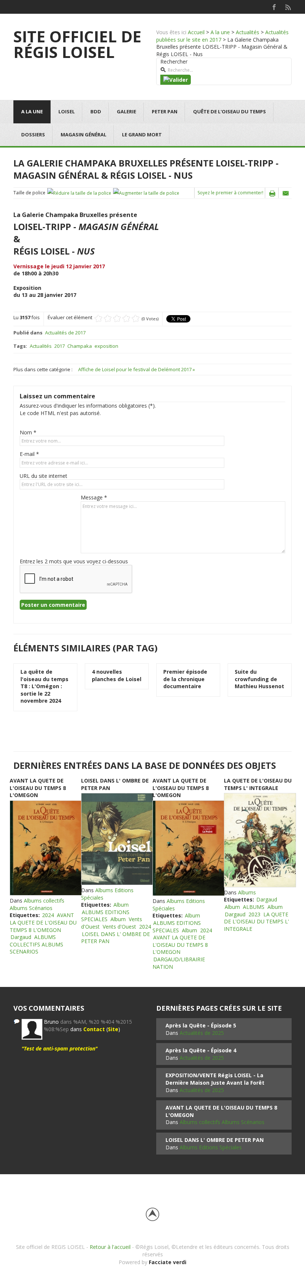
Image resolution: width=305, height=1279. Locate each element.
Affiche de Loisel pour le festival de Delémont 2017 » (136, 369)
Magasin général (83, 134)
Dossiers (33, 134)
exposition (106, 346)
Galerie (126, 111)
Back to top (152, 1214)
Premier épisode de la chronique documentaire (185, 679)
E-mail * (29, 453)
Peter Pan (164, 111)
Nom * (28, 432)
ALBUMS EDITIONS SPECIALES (105, 916)
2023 (254, 914)
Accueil (196, 32)
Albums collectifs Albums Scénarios (37, 904)
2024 (48, 915)
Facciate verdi (167, 1262)
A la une (220, 32)
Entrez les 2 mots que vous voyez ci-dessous (74, 561)
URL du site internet (43, 475)
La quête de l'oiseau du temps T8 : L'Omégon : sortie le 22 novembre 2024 (44, 686)
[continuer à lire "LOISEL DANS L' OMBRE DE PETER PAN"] (116, 839)
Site (113, 1029)
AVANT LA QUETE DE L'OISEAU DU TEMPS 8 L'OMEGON (38, 788)
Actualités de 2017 (65, 332)
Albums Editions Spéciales (211, 1147)
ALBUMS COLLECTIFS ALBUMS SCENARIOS (36, 944)
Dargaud (20, 936)
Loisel (66, 111)
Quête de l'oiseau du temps (229, 111)
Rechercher (173, 61)
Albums (247, 892)
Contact (94, 1029)
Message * (94, 497)
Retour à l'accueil (110, 1246)
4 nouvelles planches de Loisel (116, 675)
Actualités (247, 32)
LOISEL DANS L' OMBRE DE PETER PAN (115, 937)
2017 (59, 346)
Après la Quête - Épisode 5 (201, 1025)
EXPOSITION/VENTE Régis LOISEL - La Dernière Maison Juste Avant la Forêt (215, 1079)
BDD (95, 111)
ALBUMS (253, 906)
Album (121, 904)
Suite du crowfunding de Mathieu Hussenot (259, 679)
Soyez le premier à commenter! (230, 193)
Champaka (79, 346)
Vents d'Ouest (119, 926)
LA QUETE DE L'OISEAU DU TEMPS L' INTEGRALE (258, 784)
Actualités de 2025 (202, 1032)
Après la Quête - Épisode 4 (201, 1050)
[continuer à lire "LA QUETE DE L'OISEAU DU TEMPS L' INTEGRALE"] (259, 840)
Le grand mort (142, 134)
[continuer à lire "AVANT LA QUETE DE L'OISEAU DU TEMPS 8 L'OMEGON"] (45, 848)
